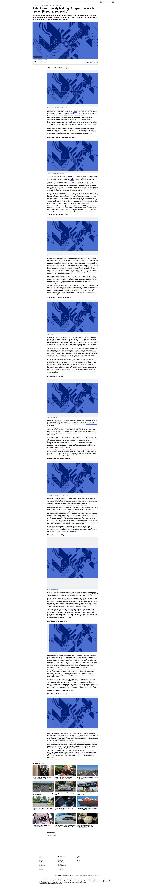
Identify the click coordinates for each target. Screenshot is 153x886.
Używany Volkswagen (61, 870)
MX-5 (60, 670)
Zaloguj (109, 1)
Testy (50, 1)
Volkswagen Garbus (62, 342)
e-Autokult (78, 857)
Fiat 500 (86, 339)
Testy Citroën (41, 860)
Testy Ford (40, 861)
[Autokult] (45, 2)
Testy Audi (40, 857)
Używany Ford (60, 861)
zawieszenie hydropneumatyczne (77, 207)
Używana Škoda (60, 868)
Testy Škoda (41, 868)
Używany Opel (60, 866)
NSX (91, 428)
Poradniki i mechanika (60, 1)
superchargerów (61, 738)
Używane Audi (60, 857)
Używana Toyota (60, 869)
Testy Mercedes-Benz (42, 865)
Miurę (83, 110)
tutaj (61, 883)
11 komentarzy (89, 62)
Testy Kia (40, 864)
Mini (79, 339)
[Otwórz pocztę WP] (101, 2)
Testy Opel (40, 866)
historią (60, 355)
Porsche (51, 425)
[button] (104, 2)
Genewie (75, 111)
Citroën (72, 179)
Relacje (92, 1)
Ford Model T (50, 498)
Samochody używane (71, 1)
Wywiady (86, 1)
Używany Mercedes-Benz (62, 865)
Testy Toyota (41, 869)
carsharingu (68, 528)
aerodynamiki (65, 263)
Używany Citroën (60, 860)
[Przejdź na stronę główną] (40, 2)
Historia (80, 1)
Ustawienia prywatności (93, 875)
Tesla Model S (72, 735)
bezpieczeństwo (81, 267)
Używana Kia (60, 864)
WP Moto (78, 860)
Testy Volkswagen (42, 870)
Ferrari (88, 423)
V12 (93, 128)
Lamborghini (93, 423)
